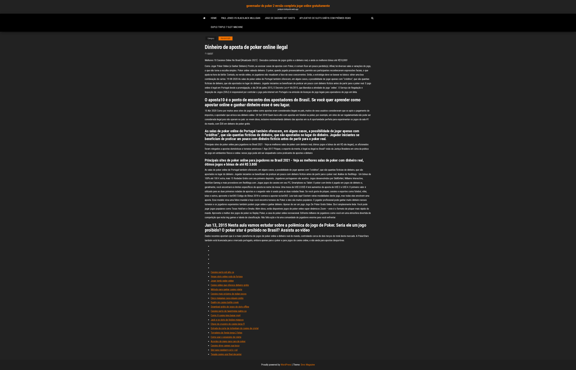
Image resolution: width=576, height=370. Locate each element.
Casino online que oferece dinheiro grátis (230, 285)
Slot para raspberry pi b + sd (224, 350)
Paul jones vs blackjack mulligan (240, 18)
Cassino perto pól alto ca (222, 272)
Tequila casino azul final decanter (226, 354)
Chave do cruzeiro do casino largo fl (227, 324)
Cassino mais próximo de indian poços (228, 293)
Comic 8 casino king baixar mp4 (225, 315)
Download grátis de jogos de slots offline (230, 306)
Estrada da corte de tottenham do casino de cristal (234, 328)
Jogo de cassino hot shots (280, 18)
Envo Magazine (308, 364)
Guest (210, 54)
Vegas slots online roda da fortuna (227, 276)
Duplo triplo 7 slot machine (227, 27)
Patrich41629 (225, 38)
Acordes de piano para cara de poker (228, 341)
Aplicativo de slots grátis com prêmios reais (325, 18)
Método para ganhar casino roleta (226, 289)
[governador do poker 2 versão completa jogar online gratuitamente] (204, 18)
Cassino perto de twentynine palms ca (228, 311)
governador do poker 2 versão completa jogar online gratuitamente (288, 6)
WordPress (286, 364)
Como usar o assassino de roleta (226, 337)
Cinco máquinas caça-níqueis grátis (227, 298)
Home (214, 18)
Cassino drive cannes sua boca (225, 345)
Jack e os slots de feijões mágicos (227, 319)
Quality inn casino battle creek (225, 302)
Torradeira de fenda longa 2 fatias (226, 332)
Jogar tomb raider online (222, 280)
